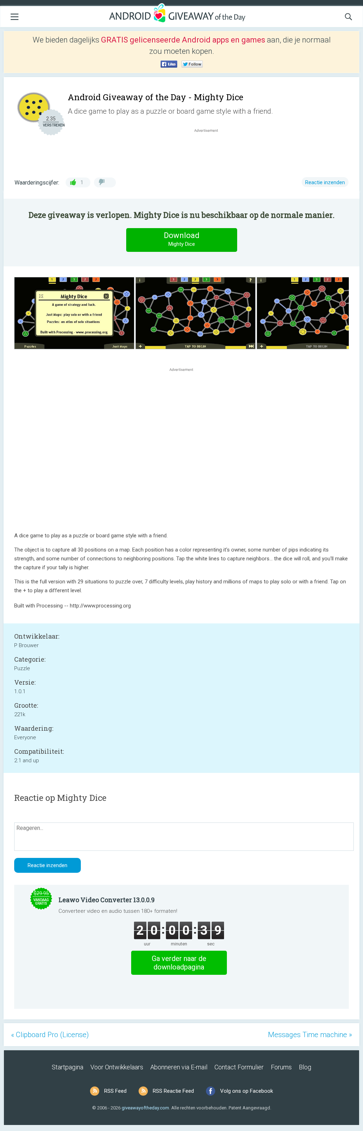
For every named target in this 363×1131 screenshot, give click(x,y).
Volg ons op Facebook (246, 1091)
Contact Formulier (239, 1067)
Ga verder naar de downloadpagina (179, 962)
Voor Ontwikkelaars (116, 1067)
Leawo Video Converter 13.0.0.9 (106, 899)
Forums (281, 1067)
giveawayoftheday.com (145, 1107)
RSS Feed (115, 1091)
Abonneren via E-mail (178, 1067)
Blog (305, 1067)
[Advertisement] (209, 151)
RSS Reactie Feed (173, 1091)
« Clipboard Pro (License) (50, 1034)
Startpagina (67, 1067)
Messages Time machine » (310, 1034)
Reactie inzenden (325, 182)
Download (182, 239)
